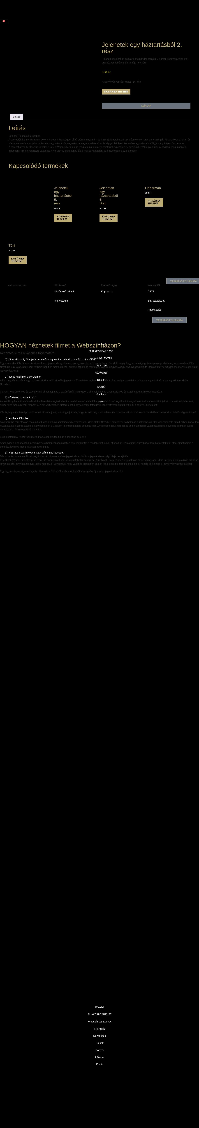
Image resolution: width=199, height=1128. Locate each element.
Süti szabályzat (156, 300)
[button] (99, 418)
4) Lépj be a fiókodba (16, 418)
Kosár (99, 1064)
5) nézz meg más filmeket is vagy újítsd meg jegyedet (34, 452)
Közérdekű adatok (64, 291)
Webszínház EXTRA (99, 1021)
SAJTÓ (99, 1050)
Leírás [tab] (16, 116)
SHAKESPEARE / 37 (99, 1014)
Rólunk (100, 1043)
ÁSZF (151, 291)
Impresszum (61, 300)
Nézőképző (99, 1036)
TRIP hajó (99, 1028)
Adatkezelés (154, 309)
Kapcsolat (106, 291)
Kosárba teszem (116, 91)
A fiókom (99, 1057)
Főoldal (99, 1007)
